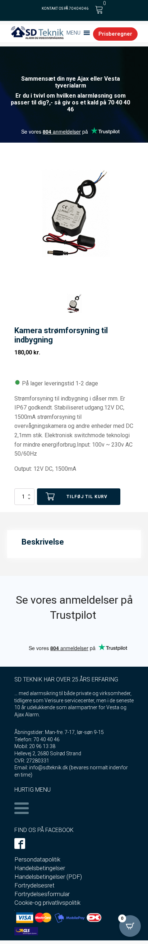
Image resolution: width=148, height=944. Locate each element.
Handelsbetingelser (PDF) (48, 876)
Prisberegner (115, 34)
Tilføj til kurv (86, 496)
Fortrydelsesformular (42, 894)
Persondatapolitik (37, 859)
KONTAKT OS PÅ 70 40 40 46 (65, 8)
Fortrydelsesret (34, 885)
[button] (73, 33)
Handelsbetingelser (39, 868)
